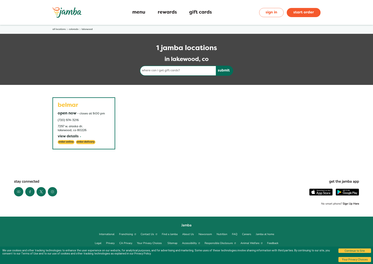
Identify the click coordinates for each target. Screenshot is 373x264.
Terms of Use (29, 253)
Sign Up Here (350, 204)
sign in (271, 12)
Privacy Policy (142, 253)
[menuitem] (106, 234)
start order (303, 12)
